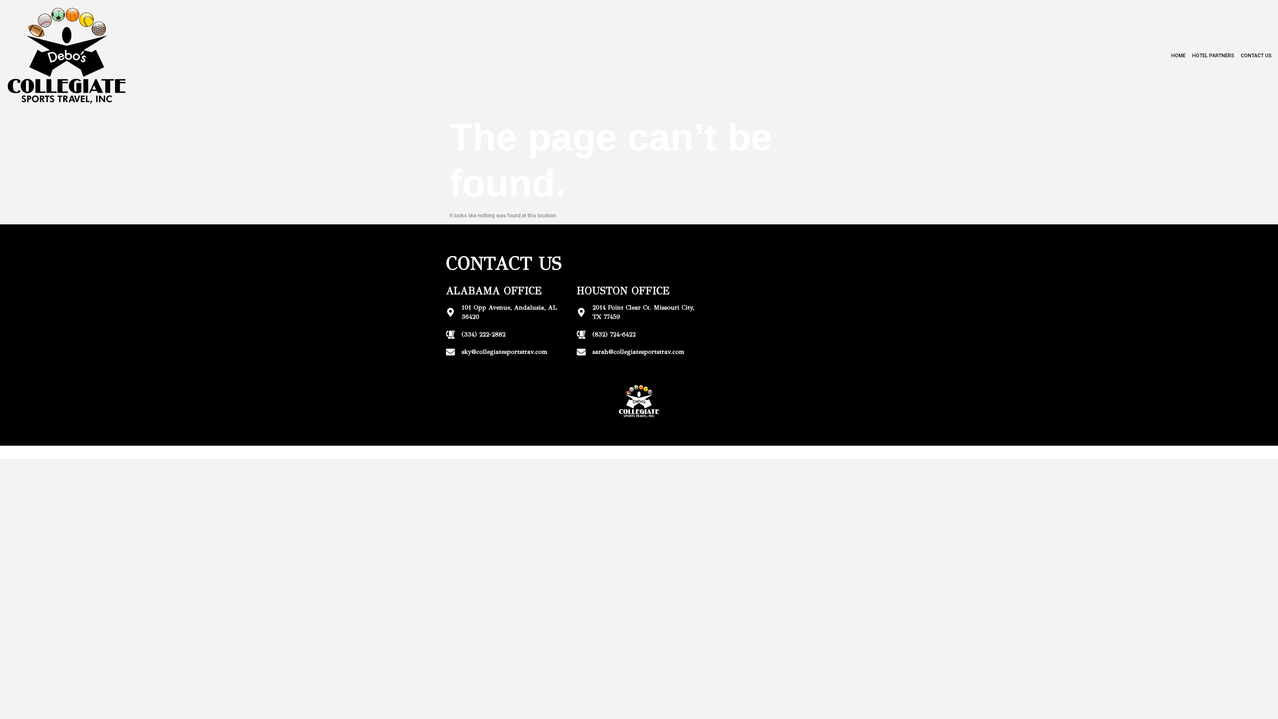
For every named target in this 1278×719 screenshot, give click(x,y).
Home (1178, 56)
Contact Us (1256, 56)
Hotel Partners (1213, 56)
